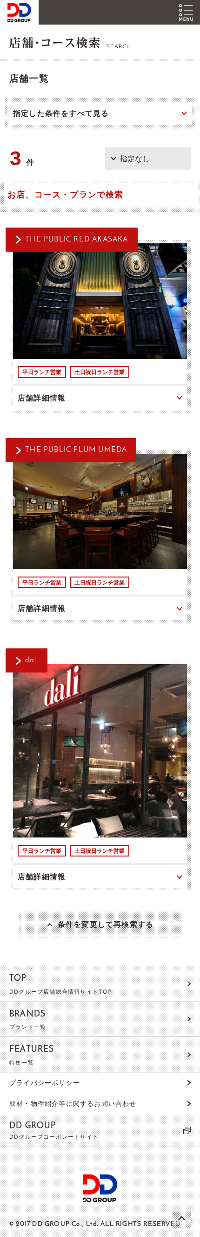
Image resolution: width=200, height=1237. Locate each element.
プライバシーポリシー (44, 1082)
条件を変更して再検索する (105, 924)
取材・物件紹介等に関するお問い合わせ (73, 1103)
